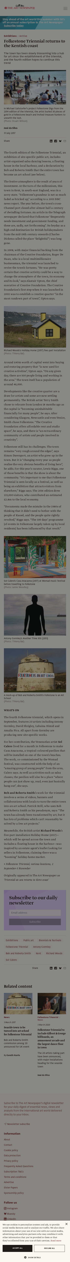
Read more (56, 1240)
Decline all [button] (49, 1248)
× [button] (66, 1224)
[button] (34, 1257)
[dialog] (35, 1241)
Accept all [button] (18, 1248)
